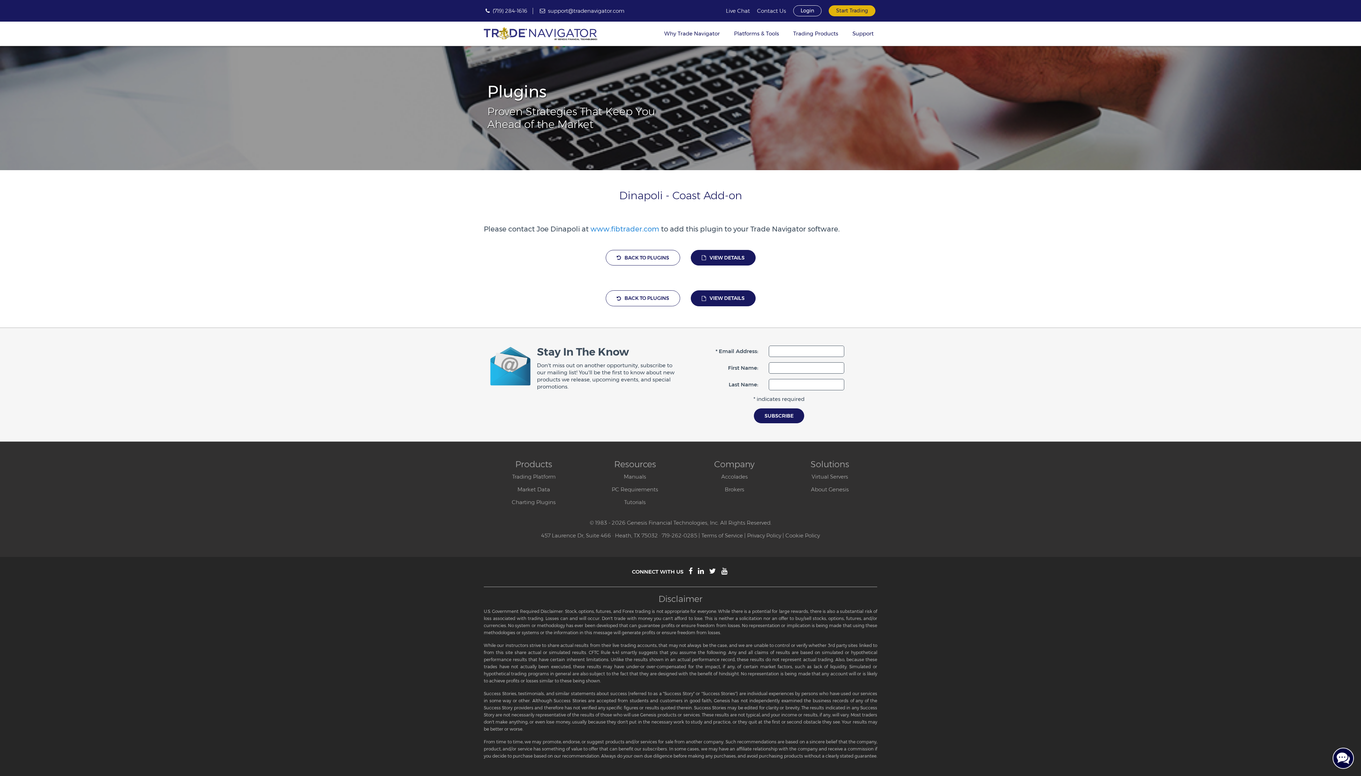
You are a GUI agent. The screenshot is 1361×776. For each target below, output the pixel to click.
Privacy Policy (764, 535)
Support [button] (863, 33)
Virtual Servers (830, 476)
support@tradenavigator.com (586, 10)
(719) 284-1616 (510, 10)
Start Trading (852, 10)
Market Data (533, 489)
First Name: (743, 367)
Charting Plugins (534, 502)
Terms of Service (722, 535)
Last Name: (743, 384)
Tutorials (635, 502)
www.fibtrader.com (624, 229)
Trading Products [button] (815, 33)
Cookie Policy (802, 535)
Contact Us (771, 11)
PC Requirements (635, 489)
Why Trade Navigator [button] (692, 33)
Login (807, 10)
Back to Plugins (647, 258)
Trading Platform (534, 476)
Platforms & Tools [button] (756, 33)
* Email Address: (737, 351)
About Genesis (830, 489)
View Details (727, 258)
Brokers (734, 489)
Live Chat (738, 11)
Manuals (635, 476)
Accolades (734, 476)
